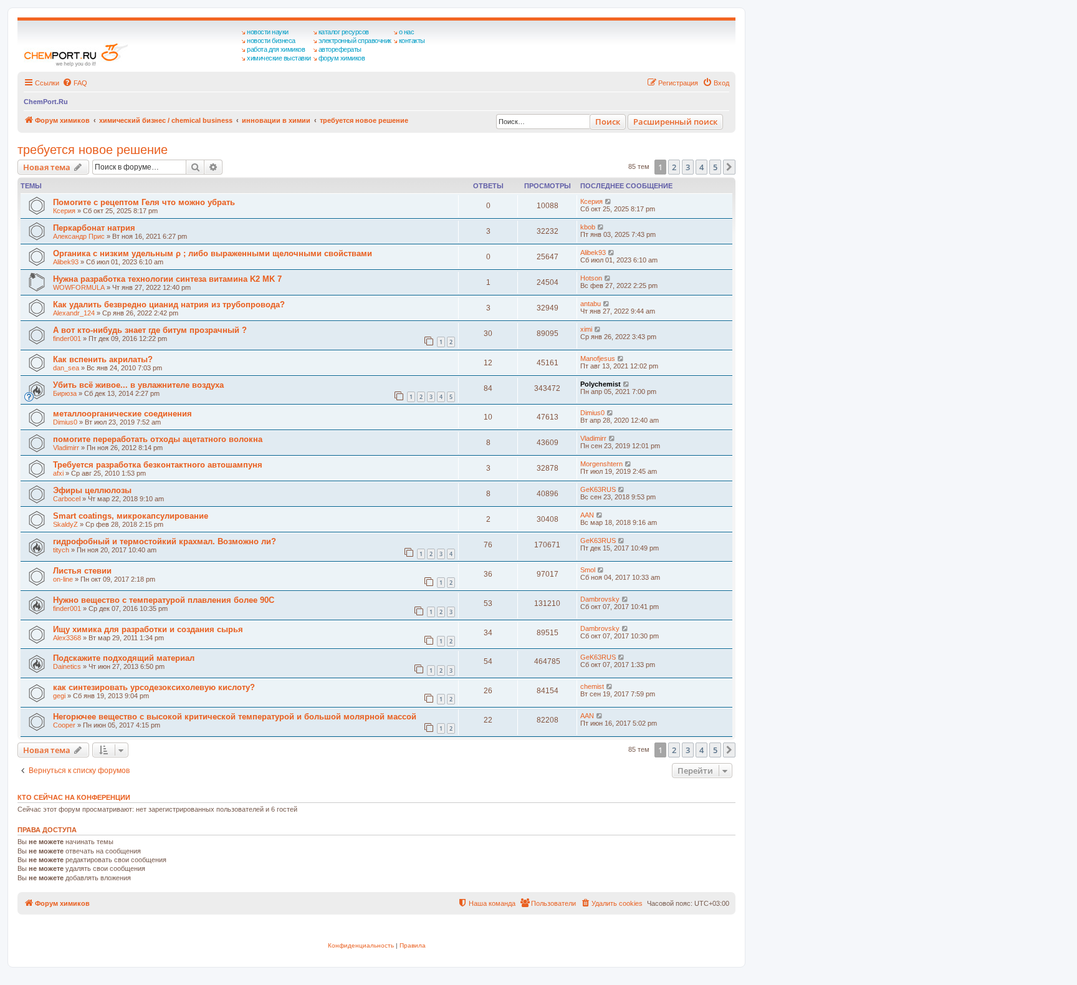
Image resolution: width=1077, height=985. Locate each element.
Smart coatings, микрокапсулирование (130, 516)
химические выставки (279, 58)
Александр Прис (79, 236)
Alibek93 (66, 262)
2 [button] (674, 167)
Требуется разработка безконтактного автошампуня (157, 464)
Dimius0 (65, 422)
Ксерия (64, 210)
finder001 (67, 338)
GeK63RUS (598, 489)
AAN (587, 515)
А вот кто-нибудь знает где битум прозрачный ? (150, 330)
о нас (406, 32)
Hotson (591, 278)
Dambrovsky (600, 599)
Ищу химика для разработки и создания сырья (148, 629)
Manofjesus (597, 358)
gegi (59, 695)
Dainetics (67, 666)
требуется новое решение (92, 149)
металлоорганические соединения (122, 413)
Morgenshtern (601, 464)
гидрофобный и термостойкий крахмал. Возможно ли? (164, 541)
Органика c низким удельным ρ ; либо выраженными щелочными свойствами (212, 253)
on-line (63, 579)
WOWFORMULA (79, 287)
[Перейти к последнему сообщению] (609, 201)
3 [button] (688, 167)
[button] (729, 167)
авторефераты (339, 49)
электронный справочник (354, 40)
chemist (592, 686)
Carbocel (66, 498)
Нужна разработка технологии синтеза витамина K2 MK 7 (167, 279)
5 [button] (715, 167)
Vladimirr (66, 447)
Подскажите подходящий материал (123, 658)
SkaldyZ (65, 524)
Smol (587, 570)
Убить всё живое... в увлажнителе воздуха (138, 385)
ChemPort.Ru (46, 101)
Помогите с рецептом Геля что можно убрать (144, 202)
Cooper (64, 725)
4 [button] (701, 167)
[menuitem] (74, 82)
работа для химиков (276, 49)
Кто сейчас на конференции (73, 797)
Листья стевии (82, 570)
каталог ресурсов (343, 32)
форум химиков (341, 58)
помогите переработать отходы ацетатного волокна (157, 439)
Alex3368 (67, 637)
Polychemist (600, 384)
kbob (587, 227)
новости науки (268, 32)
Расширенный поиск (675, 121)
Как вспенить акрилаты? (103, 359)
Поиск (607, 121)
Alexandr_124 (74, 313)
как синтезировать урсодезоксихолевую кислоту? (154, 687)
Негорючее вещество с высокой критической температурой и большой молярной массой (234, 716)
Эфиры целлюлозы (92, 490)
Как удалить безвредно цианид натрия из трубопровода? (169, 304)
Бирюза (65, 393)
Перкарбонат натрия (94, 228)
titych (61, 550)
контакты (412, 40)
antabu (590, 303)
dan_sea (66, 368)
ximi (586, 329)
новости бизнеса (271, 40)
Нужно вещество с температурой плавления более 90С (163, 600)
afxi (58, 473)
